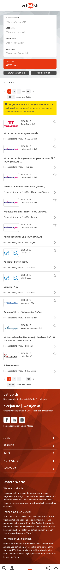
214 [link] (28, 91)
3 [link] (19, 91)
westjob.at (32, 406)
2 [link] (14, 91)
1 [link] (9, 91)
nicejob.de (11, 406)
